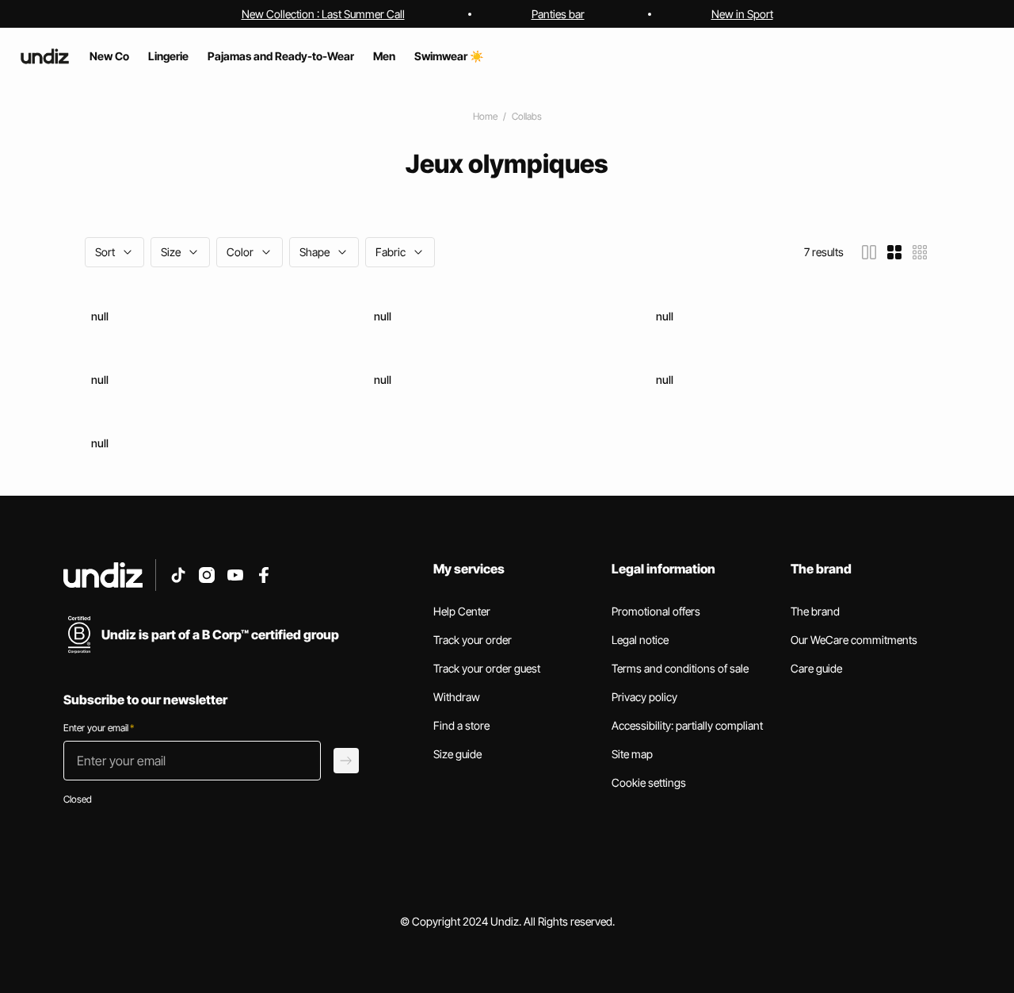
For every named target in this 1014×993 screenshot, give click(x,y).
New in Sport (742, 14)
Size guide (457, 754)
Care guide (816, 668)
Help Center (461, 611)
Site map (632, 754)
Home (485, 116)
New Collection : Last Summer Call (323, 14)
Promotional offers (656, 611)
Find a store (461, 725)
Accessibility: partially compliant (687, 725)
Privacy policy (644, 697)
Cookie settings (649, 782)
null (100, 316)
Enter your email (98, 728)
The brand (815, 611)
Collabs (527, 116)
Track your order (472, 639)
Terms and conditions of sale (680, 668)
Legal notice (640, 639)
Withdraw (456, 697)
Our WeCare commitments (854, 639)
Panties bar (558, 14)
